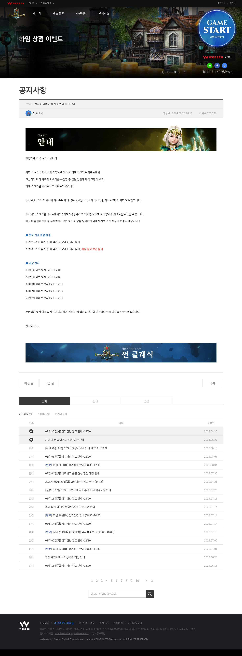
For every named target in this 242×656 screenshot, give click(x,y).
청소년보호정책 (87, 623)
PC (33, 3)
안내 (95, 401)
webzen (15, 3)
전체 (44, 401)
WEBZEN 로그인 (217, 57)
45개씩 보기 (61, 414)
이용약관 (44, 623)
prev (163, 72)
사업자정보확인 (97, 633)
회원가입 (221, 3)
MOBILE (47, 3)
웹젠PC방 (118, 623)
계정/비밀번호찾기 (223, 71)
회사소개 (104, 623)
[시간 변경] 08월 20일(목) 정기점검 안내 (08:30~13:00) (76, 448)
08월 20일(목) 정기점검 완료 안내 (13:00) (68, 431)
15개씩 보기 (27, 414)
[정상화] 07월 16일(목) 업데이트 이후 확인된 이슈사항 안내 (78, 490)
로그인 (232, 3)
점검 (146, 401)
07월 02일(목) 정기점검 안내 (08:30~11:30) (73, 549)
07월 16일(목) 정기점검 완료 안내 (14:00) (68, 498)
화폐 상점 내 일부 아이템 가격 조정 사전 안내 (70, 507)
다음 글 (49, 383)
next (185, 72)
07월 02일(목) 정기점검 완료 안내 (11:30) (68, 540)
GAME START (217, 28)
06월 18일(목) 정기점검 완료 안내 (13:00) (68, 565)
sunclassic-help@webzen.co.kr (72, 633)
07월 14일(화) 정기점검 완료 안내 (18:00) (68, 524)
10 (137, 580)
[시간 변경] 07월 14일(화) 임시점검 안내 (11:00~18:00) (79, 532)
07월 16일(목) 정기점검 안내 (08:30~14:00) (73, 515)
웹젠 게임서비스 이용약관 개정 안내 (65, 557)
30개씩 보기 (44, 414)
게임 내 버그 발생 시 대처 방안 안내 (64, 440)
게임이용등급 (135, 623)
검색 (150, 594)
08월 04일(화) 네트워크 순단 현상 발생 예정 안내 (72, 473)
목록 (212, 383)
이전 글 (28, 383)
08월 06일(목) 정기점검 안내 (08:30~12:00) (73, 465)
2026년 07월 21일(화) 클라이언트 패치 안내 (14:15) (74, 482)
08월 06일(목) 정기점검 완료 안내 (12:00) (68, 456)
